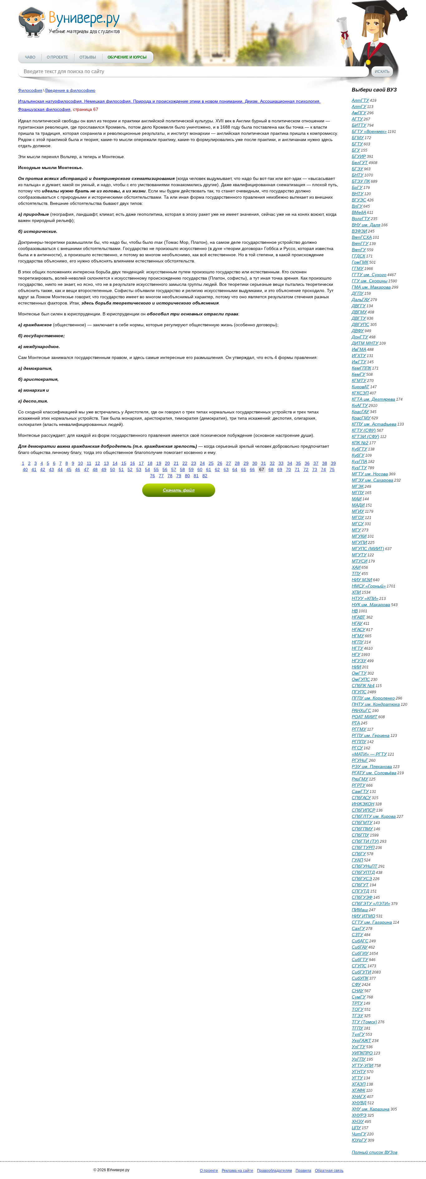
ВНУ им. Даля (366, 224)
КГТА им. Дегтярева (373, 399)
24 (202, 463)
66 (252, 469)
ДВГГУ (358, 305)
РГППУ (359, 741)
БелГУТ (360, 162)
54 (147, 469)
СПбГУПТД (363, 872)
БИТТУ (359, 125)
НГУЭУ (359, 660)
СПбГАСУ (361, 797)
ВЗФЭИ (359, 231)
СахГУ (358, 928)
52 (130, 469)
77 (161, 475)
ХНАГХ (359, 1096)
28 (237, 463)
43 (51, 469)
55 (156, 469)
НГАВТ (358, 617)
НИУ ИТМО (363, 915)
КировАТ (360, 386)
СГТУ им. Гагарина (372, 922)
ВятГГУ (360, 243)
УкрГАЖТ (361, 1040)
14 (115, 463)
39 (333, 463)
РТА (356, 722)
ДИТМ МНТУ (365, 343)
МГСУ (358, 523)
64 (234, 469)
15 (123, 463)
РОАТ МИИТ (364, 716)
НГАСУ (358, 629)
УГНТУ (359, 1071)
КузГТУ (359, 467)
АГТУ (357, 118)
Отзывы (88, 57)
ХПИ (356, 592)
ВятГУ (359, 249)
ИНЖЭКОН (363, 803)
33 (280, 463)
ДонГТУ (360, 336)
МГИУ (358, 511)
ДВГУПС (360, 324)
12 (97, 463)
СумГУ (358, 996)
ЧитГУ (359, 1133)
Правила (303, 1170)
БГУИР (359, 156)
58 (182, 469)
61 (208, 469)
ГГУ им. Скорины (369, 280)
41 (33, 469)
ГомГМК (360, 262)
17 (141, 463)
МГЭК (358, 486)
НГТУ (357, 648)
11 (89, 463)
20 (167, 463)
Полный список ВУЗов (374, 1152)
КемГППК (361, 367)
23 (193, 463)
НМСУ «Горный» (369, 585)
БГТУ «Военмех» (369, 131)
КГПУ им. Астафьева (374, 424)
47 (86, 469)
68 (271, 469)
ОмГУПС (361, 679)
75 (332, 469)
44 (60, 469)
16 (132, 463)
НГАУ (357, 623)
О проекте (57, 57)
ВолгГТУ (361, 218)
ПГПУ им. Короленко (373, 698)
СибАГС (360, 940)
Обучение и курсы (127, 57)
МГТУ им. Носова (370, 473)
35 (298, 463)
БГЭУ (357, 168)
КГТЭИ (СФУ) (365, 436)
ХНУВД (359, 1102)
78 (169, 475)
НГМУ (358, 635)
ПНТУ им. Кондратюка (376, 704)
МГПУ (358, 492)
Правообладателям (274, 1170)
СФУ (356, 984)
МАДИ (358, 504)
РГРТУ (358, 785)
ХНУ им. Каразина (371, 1108)
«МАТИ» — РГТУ (369, 754)
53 (138, 469)
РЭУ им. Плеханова (372, 766)
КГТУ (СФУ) (364, 430)
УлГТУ (358, 1046)
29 (246, 463)
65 (243, 469)
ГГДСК (358, 255)
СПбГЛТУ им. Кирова (374, 816)
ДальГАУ (361, 299)
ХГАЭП (358, 1084)
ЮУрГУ (359, 1140)
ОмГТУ (359, 673)
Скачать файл (179, 490)
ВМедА (359, 212)
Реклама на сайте (237, 1170)
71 (297, 469)
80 (187, 475)
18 (150, 463)
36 (307, 463)
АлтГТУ (360, 100)
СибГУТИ (361, 971)
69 (279, 469)
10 (80, 463)
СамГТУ (360, 791)
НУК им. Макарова (371, 604)
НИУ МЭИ (362, 579)
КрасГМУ (361, 417)
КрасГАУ (360, 411)
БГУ (356, 150)
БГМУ (358, 137)
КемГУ (358, 374)
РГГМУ (359, 729)
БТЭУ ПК (361, 181)
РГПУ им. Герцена (371, 735)
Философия (30, 90)
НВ (355, 610)
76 (152, 475)
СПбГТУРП (363, 847)
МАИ (356, 498)
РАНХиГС (361, 710)
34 (289, 463)
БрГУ (357, 187)
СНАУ (357, 990)
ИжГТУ (359, 361)
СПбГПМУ (362, 828)
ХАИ (356, 567)
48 (95, 469)
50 (112, 469)
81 (196, 475)
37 (315, 463)
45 (68, 469)
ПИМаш (360, 909)
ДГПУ (357, 293)
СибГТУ (360, 959)
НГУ (356, 654)
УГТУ (357, 1077)
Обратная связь (329, 1170)
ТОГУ (357, 1009)
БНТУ (357, 174)
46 (77, 469)
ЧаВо (30, 57)
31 (263, 463)
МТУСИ (359, 561)
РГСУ (357, 747)
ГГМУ (357, 268)
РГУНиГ (360, 760)
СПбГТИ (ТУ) (365, 841)
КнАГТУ (360, 405)
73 (314, 469)
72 (305, 469)
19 (158, 463)
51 (121, 469)
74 (323, 469)
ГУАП (357, 859)
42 (42, 469)
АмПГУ (359, 112)
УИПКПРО (362, 1052)
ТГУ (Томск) (364, 1021)
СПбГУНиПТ (364, 866)
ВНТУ (357, 193)
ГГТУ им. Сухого (369, 274)
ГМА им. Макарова (371, 287)
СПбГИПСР (363, 810)
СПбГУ (359, 853)
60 (199, 469)
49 (103, 469)
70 (288, 469)
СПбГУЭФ (362, 897)
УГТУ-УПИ (362, 1065)
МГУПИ (359, 542)
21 (176, 463)
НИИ (356, 666)
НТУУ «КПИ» (365, 598)
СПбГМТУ (362, 822)
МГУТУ (359, 554)
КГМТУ (359, 380)
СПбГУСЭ (362, 878)
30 (254, 463)
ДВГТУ (359, 318)
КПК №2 (360, 442)
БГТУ (357, 143)
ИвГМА (359, 349)
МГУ (356, 529)
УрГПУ (358, 1059)
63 (226, 469)
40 (25, 469)
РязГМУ (360, 778)
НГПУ (357, 641)
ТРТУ (357, 1003)
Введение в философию (70, 90)
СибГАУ (359, 947)
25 (211, 463)
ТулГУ (358, 1034)
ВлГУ (357, 206)
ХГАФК (358, 1090)
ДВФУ (358, 330)
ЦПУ (356, 1127)
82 (204, 475)
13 (106, 463)
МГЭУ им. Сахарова (372, 480)
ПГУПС (359, 691)
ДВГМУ (359, 311)
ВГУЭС (359, 199)
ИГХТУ (359, 355)
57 (173, 469)
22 (184, 463)
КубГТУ (359, 448)
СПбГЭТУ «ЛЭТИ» (371, 903)
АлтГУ (359, 106)
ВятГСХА (362, 237)
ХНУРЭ (359, 1115)
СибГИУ (360, 953)
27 (228, 463)
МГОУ (358, 517)
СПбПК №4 (363, 685)
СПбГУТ (360, 884)
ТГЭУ (357, 1015)
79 (178, 475)
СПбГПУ (360, 834)
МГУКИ (359, 536)
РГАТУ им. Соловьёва (374, 772)
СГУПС (359, 965)
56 (164, 469)
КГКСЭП (360, 392)
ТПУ (356, 573)
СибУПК (360, 978)
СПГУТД (360, 891)
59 (191, 469)
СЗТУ (357, 934)
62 (217, 469)
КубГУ (358, 455)
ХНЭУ (358, 1121)
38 (324, 463)
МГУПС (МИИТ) (368, 548)
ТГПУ (357, 1028)
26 (219, 463)
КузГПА (359, 461)
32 (272, 463)
